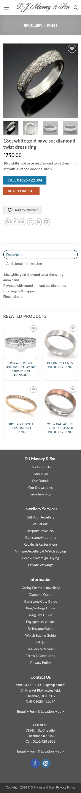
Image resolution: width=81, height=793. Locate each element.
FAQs (40, 642)
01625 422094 (44, 701)
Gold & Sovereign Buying (40, 558)
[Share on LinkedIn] (46, 221)
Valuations (41, 524)
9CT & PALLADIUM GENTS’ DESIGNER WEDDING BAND (60, 427)
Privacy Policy (40, 662)
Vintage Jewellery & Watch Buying (40, 551)
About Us (40, 474)
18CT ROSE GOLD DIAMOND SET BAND (20, 427)
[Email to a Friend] (30, 221)
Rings (52, 25)
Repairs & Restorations (41, 544)
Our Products (40, 467)
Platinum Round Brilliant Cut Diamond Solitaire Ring (21, 366)
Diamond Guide (40, 594)
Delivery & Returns (41, 649)
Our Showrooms (40, 487)
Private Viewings (40, 565)
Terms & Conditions (40, 655)
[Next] (71, 80)
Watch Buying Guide (40, 635)
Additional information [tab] (24, 263)
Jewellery (33, 25)
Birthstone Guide (40, 628)
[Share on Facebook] (15, 221)
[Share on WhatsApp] (7, 221)
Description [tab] (15, 254)
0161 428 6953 (44, 741)
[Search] (76, 7)
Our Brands (40, 480)
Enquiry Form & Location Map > (40, 711)
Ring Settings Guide (40, 608)
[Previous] (10, 80)
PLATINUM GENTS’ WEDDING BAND (60, 365)
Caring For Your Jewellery (41, 587)
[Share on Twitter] (22, 221)
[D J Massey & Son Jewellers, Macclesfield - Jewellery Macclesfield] (41, 7)
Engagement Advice (40, 621)
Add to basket (21, 191)
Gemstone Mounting (40, 537)
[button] (6, 8)
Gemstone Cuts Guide (40, 601)
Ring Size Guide (40, 615)
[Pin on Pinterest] (38, 221)
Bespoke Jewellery (40, 531)
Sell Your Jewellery (40, 517)
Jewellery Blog (40, 494)
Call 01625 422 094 (25, 180)
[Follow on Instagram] (46, 763)
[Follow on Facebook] (35, 763)
